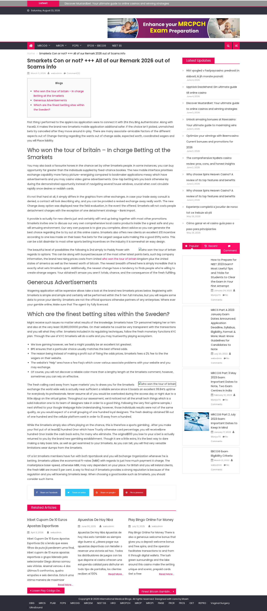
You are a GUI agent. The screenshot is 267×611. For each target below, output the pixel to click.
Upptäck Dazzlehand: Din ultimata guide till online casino (211, 90)
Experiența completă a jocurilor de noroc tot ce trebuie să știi (212, 210)
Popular (194, 246)
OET (191, 603)
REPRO (202, 603)
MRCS (42, 603)
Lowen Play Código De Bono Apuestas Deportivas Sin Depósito (48, 590)
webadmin (56, 73)
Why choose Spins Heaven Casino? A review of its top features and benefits (210, 177)
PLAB (53, 603)
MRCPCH (125, 603)
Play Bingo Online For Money (150, 519)
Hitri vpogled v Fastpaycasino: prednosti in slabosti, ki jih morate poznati (212, 73)
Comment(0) (73, 73)
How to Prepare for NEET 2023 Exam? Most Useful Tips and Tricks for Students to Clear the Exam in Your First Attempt (223, 273)
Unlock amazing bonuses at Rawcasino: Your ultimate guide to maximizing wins (211, 122)
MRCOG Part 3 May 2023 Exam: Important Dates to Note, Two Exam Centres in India (224, 381)
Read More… (65, 585)
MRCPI (60, 45)
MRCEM (88, 603)
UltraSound (36, 607)
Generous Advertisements (50, 100)
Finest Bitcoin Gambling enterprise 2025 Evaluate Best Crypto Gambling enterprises (159, 591)
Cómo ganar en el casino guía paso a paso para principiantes (210, 226)
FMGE (161, 603)
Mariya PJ (216, 295)
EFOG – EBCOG (96, 45)
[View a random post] (236, 45)
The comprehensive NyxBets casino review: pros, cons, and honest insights (210, 161)
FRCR (172, 603)
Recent (213, 246)
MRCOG (42, 45)
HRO (113, 603)
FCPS (75, 45)
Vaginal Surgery (220, 603)
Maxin (185, 599)
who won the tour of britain (119, 259)
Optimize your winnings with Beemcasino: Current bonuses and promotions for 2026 (212, 141)
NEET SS (117, 45)
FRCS (182, 603)
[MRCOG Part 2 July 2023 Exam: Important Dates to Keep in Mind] (196, 421)
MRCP (138, 603)
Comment (230, 250)
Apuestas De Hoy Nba (95, 519)
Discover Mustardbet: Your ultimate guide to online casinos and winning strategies (117, 3)
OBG (31, 603)
